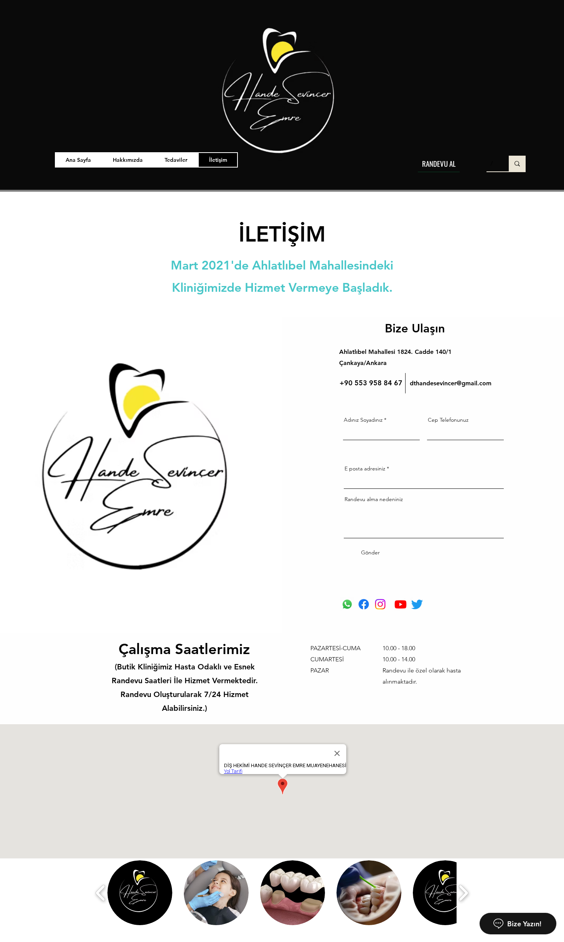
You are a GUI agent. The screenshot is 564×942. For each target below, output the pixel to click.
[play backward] (100, 892)
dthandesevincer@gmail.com (450, 383)
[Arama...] (517, 163)
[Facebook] (364, 604)
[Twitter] (417, 604)
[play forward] (463, 892)
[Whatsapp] (347, 604)
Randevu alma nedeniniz (374, 499)
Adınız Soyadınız (363, 420)
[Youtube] (400, 604)
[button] (176, 160)
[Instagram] (380, 604)
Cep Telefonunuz (448, 420)
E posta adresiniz (365, 468)
